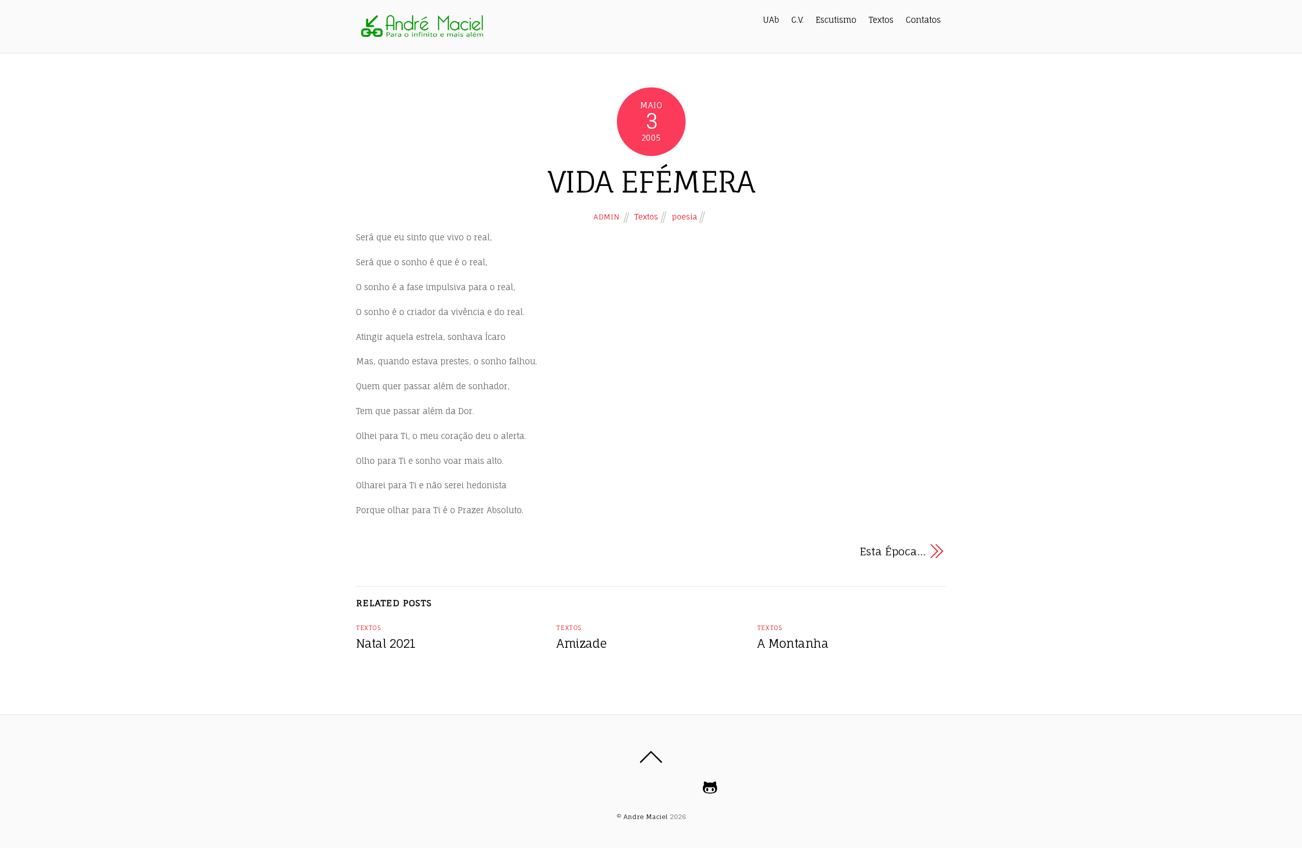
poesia (684, 217)
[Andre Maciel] (421, 35)
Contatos (923, 20)
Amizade (581, 643)
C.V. (797, 20)
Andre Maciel (646, 817)
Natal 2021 (385, 643)
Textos (881, 20)
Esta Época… (893, 551)
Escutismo (836, 20)
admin (606, 216)
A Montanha (792, 643)
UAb (771, 20)
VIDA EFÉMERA (651, 182)
